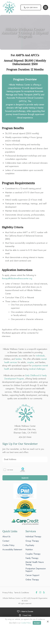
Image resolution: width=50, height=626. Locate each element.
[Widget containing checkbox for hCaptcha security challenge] (14, 470)
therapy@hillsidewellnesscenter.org (17, 278)
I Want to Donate (27, 611)
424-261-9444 (32, 7)
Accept (37, 623)
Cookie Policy (26, 623)
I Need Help (26, 615)
